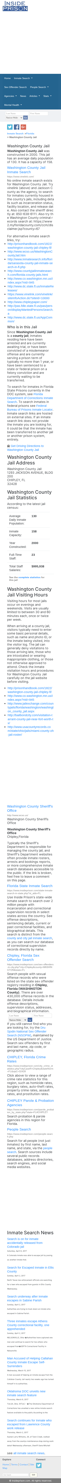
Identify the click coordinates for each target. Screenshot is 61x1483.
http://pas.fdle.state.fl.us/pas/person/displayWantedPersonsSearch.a (30, 309)
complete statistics (29, 577)
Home (6, 1464)
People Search (19, 1129)
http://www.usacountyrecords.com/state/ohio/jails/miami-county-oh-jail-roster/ (31, 730)
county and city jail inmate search (29, 938)
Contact (24, 1464)
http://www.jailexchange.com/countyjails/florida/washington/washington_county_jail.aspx (31, 707)
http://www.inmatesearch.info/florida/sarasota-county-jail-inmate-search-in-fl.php (30, 263)
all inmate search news (28, 1453)
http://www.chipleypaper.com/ (27, 302)
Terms (14, 1464)
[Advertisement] (30, 42)
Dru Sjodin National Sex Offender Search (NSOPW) (26, 1031)
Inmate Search (15, 133)
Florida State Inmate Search (30, 886)
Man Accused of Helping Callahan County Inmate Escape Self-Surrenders (30, 1362)
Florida (30, 133)
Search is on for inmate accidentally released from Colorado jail (25, 1242)
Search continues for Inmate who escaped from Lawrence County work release (29, 1424)
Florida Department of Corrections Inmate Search (30, 398)
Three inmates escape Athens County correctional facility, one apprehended (28, 1325)
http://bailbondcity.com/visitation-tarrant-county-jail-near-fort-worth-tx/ (30, 719)
